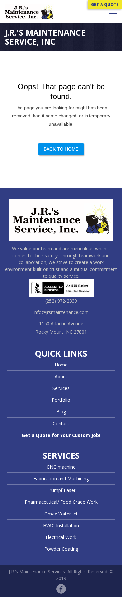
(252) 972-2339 (61, 301)
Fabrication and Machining (61, 478)
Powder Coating (61, 549)
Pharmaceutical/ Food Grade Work (61, 502)
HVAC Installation (61, 525)
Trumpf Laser (61, 490)
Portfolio (61, 400)
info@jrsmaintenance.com (61, 312)
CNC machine (61, 467)
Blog (61, 412)
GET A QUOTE (105, 4)
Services (61, 388)
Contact (61, 423)
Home (61, 365)
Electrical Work (61, 537)
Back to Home (61, 149)
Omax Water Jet (61, 514)
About (61, 376)
